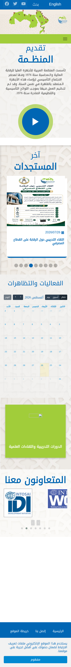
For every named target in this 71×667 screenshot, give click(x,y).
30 (33, 311)
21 (24, 352)
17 (60, 352)
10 (60, 338)
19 (42, 352)
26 (42, 365)
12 (42, 338)
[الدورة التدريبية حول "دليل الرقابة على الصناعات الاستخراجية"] (36, 202)
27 (60, 311)
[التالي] (15, 297)
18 (51, 352)
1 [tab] (16, 266)
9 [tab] (55, 266)
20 (33, 352)
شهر (63, 297)
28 (51, 311)
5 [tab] (35, 266)
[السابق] (20, 297)
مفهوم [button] (35, 659)
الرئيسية (58, 631)
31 (24, 311)
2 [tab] (21, 266)
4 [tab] (31, 266)
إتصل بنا (40, 631)
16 (6, 338)
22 (15, 352)
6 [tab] (40, 266)
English (55, 4)
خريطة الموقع (19, 631)
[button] (22, 528)
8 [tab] (50, 266)
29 (42, 311)
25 (51, 365)
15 (15, 338)
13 (33, 338)
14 (24, 338)
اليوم (7, 297)
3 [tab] (26, 266)
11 (51, 338)
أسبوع (55, 297)
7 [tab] (45, 266)
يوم (48, 297)
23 (6, 352)
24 (60, 365)
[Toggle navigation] (65, 39)
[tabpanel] (35, 218)
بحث (36, 4)
